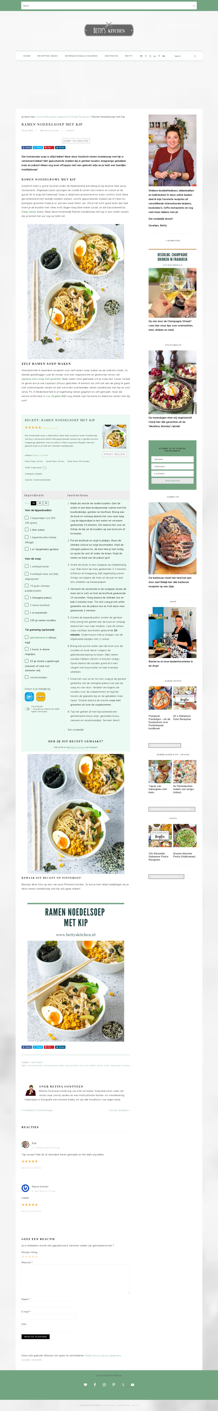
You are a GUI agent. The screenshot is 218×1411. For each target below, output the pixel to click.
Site (24, 1324)
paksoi (100, 1065)
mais (86, 1065)
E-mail (26, 1311)
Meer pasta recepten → (166, 877)
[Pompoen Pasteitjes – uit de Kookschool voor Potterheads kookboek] (160, 698)
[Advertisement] (109, 84)
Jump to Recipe (75, 140)
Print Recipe (114, 454)
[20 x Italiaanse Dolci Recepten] (184, 698)
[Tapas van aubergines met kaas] (160, 782)
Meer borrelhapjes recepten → (171, 809)
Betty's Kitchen (109, 30)
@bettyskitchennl (77, 747)
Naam (26, 1299)
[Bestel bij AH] (29, 696)
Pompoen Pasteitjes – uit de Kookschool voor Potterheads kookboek (159, 722)
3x (46, 503)
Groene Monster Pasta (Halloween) (184, 855)
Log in (135, 1405)
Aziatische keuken (35, 1065)
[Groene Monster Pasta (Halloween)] (184, 836)
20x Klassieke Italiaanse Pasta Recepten (158, 856)
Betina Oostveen (41, 455)
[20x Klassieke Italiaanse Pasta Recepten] (160, 836)
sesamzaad (116, 1065)
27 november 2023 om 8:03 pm (46, 1148)
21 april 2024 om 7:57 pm (44, 1191)
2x (40, 503)
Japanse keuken (72, 1065)
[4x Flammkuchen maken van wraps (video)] (184, 782)
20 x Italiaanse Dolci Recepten (182, 717)
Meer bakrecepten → (164, 745)
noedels (93, 1065)
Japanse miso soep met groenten (41, 378)
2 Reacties (70, 130)
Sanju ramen (29, 211)
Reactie (27, 1262)
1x (33, 503)
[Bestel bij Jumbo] (40, 696)
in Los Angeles (52, 396)
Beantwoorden (31, 1168)
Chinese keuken (51, 1065)
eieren (61, 1065)
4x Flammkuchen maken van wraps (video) (183, 789)
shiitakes (126, 1065)
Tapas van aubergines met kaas (158, 789)
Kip (81, 1065)
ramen (107, 1065)
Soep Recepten (36, 1062)
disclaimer (124, 1405)
